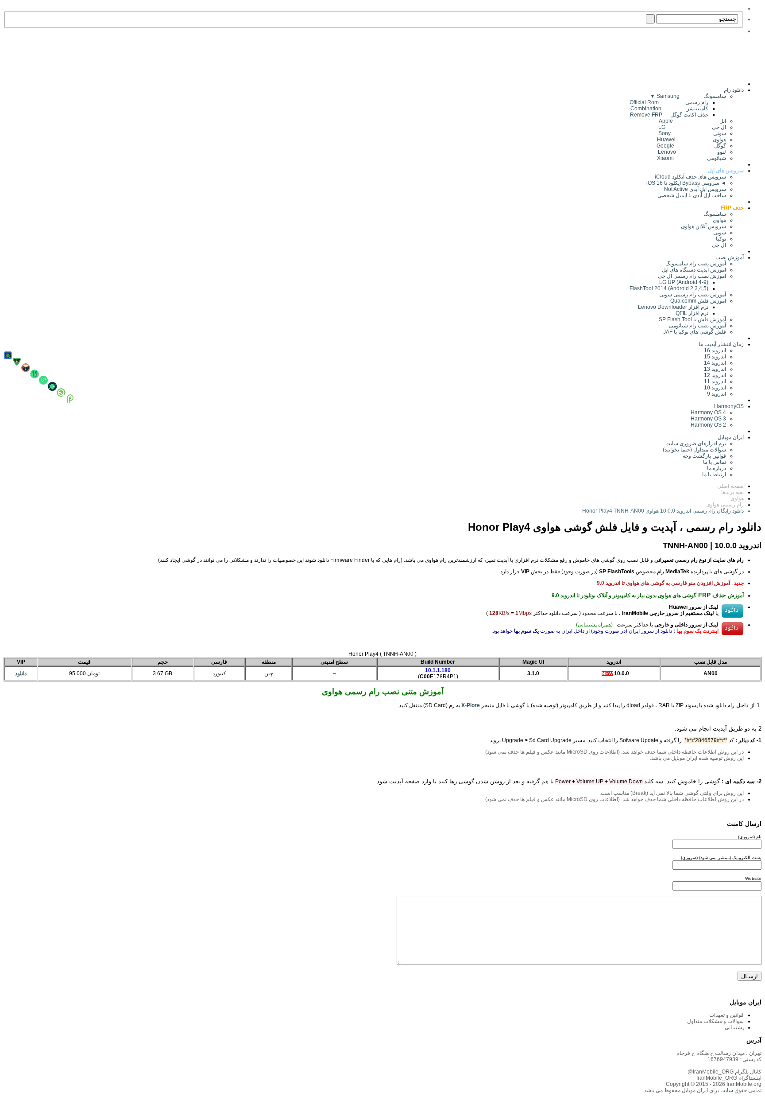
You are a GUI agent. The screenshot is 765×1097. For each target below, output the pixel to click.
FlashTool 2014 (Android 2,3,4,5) (669, 288)
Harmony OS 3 (708, 419)
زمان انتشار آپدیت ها (721, 344)
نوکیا (721, 239)
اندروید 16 (715, 350)
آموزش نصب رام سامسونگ (695, 264)
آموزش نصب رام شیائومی (697, 326)
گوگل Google (691, 146)
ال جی (719, 245)
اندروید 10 (715, 388)
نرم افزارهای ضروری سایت (695, 443)
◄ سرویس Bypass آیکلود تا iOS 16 (686, 183)
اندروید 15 (715, 357)
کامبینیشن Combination (669, 108)
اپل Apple (692, 121)
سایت (726, 1090)
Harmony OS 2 (708, 425)
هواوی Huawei (691, 139)
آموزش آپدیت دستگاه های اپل (694, 270)
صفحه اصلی (730, 486)
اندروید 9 (716, 394)
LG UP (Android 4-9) (683, 282)
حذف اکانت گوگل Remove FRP (669, 115)
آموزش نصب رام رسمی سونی (692, 295)
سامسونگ (714, 214)
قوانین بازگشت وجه (704, 456)
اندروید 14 (715, 363)
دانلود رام (734, 90)
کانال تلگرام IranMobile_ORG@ (724, 1072)
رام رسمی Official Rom (669, 102)
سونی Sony (692, 133)
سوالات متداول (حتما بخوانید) (694, 450)
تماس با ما (714, 462)
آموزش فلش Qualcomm (698, 301)
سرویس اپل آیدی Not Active (695, 189)
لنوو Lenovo (692, 152)
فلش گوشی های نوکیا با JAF (694, 332)
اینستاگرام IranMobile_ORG (728, 1078)
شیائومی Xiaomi (691, 158)
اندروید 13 (715, 369)
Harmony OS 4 (708, 412)
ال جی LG (692, 127)
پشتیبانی (734, 1027)
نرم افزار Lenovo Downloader (673, 307)
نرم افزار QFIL (692, 313)
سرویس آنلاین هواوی (703, 226)
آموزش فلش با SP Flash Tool (692, 319)
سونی (719, 233)
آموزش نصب (729, 257)
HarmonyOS (729, 406)
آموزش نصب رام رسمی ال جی (692, 276)
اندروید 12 (713, 375)
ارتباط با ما (714, 474)
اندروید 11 (713, 381)
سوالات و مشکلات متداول (715, 1021)
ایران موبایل (731, 437)
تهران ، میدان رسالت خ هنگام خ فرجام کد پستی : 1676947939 (718, 1056)
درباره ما (716, 468)
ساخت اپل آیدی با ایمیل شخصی (691, 195)
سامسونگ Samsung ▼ (688, 96)
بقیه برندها (732, 492)
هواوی (719, 220)
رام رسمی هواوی (725, 505)
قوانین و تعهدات (726, 1015)
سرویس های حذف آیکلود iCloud (690, 177)
